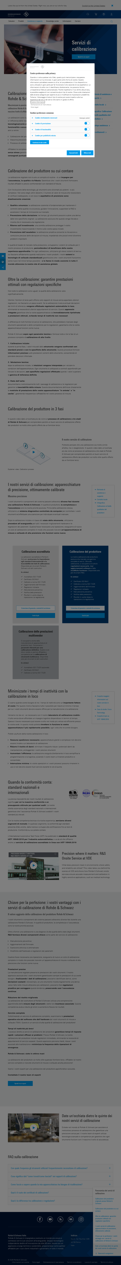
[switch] (87, 123)
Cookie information (38, 102)
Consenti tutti (73, 153)
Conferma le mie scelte (40, 143)
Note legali (34, 107)
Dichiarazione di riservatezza (41, 105)
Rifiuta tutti (87, 153)
